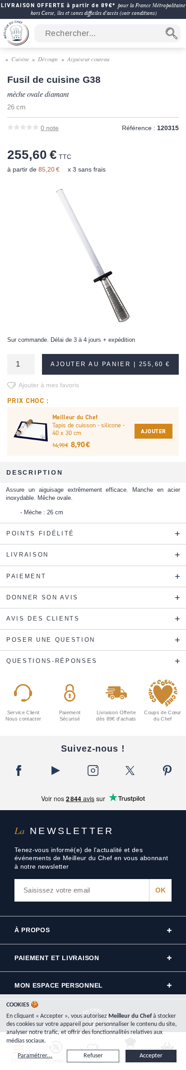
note (50, 127)
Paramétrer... (35, 1055)
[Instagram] (93, 770)
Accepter (151, 1055)
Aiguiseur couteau (88, 59)
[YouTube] (55, 770)
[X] (130, 770)
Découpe (48, 59)
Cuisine (20, 59)
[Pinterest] (167, 770)
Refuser (93, 1055)
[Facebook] (18, 770)
